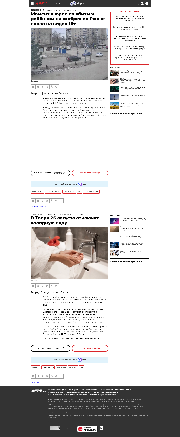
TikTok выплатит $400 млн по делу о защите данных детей (133, 219)
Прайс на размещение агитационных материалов (67, 395)
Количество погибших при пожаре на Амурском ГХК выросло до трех (130, 48)
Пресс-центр (73, 390)
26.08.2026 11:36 (36, 214)
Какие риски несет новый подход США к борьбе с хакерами (132, 88)
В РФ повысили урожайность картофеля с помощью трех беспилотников (131, 105)
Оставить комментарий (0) (90, 173)
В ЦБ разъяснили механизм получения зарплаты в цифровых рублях (132, 80)
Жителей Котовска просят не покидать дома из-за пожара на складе (132, 228)
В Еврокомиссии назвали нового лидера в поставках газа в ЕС (132, 96)
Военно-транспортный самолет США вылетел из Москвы (129, 28)
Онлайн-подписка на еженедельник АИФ (115, 390)
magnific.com (36, 280)
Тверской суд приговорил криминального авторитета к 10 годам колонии (129, 58)
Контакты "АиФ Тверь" (56, 392)
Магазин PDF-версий (89, 390)
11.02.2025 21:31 (36, 10)
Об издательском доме (57, 390)
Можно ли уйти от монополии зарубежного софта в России (131, 244)
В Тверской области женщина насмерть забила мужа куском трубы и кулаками (129, 38)
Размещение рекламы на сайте (79, 392)
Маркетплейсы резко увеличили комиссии (132, 252)
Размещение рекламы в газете (106, 392)
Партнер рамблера (69, 428)
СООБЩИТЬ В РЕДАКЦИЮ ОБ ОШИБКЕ (103, 395)
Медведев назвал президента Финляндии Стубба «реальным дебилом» (130, 18)
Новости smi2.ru (39, 207)
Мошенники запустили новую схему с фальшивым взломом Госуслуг (134, 236)
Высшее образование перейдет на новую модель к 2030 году (133, 72)
